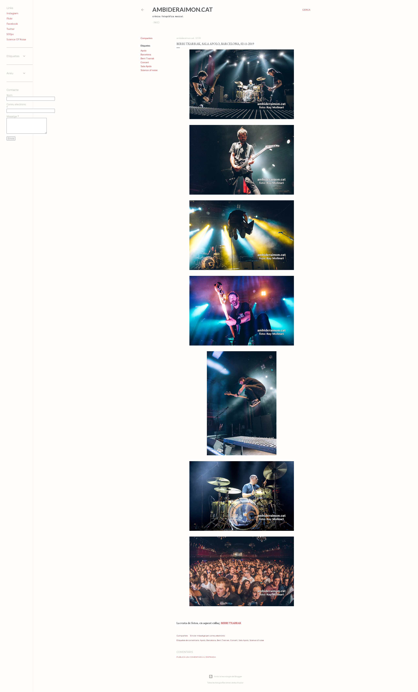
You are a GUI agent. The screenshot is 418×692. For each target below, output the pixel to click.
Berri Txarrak (147, 58)
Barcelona (146, 54)
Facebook (12, 23)
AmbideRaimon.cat (182, 9)
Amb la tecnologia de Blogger (228, 676)
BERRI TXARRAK (231, 623)
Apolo (143, 50)
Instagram (12, 13)
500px (10, 34)
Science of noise (149, 70)
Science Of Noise (16, 39)
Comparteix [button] (147, 38)
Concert (145, 62)
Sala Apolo (146, 66)
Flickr (9, 18)
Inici (156, 22)
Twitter (11, 29)
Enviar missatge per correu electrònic (207, 635)
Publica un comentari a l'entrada (196, 657)
